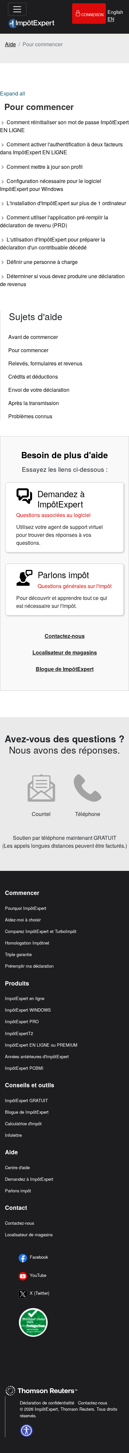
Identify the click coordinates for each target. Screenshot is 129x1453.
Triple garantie (18, 954)
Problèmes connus (30, 416)
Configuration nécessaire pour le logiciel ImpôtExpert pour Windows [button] (50, 185)
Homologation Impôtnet (27, 943)
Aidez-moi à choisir (23, 919)
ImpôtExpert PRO (22, 1021)
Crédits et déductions (33, 376)
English (115, 12)
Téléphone (87, 814)
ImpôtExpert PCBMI (24, 1068)
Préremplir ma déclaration (29, 966)
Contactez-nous (19, 1223)
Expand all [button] (12, 93)
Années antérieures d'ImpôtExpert (37, 1056)
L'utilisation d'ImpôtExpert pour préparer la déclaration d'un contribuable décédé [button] (52, 243)
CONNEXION (92, 14)
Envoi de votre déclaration (38, 389)
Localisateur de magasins (29, 1234)
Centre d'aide (17, 1167)
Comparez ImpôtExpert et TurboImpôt (40, 931)
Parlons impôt (18, 1190)
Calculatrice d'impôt (23, 1123)
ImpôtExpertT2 (19, 1033)
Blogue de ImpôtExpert (27, 1112)
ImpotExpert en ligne (24, 998)
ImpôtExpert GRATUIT (26, 1100)
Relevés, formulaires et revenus (45, 363)
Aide (10, 44)
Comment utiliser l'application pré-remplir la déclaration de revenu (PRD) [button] (54, 221)
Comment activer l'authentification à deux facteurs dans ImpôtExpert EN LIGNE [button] (61, 148)
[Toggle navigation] (17, 9)
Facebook (39, 1257)
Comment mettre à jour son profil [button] (44, 166)
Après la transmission (33, 403)
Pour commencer (28, 350)
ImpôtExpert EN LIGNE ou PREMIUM (41, 1045)
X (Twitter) (39, 1293)
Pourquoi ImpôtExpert (25, 908)
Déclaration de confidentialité (47, 1402)
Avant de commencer (33, 337)
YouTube (38, 1275)
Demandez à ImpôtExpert (29, 1179)
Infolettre (13, 1135)
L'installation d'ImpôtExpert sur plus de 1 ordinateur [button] (65, 203)
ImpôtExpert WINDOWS (28, 1010)
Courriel (41, 814)
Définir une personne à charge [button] (41, 262)
